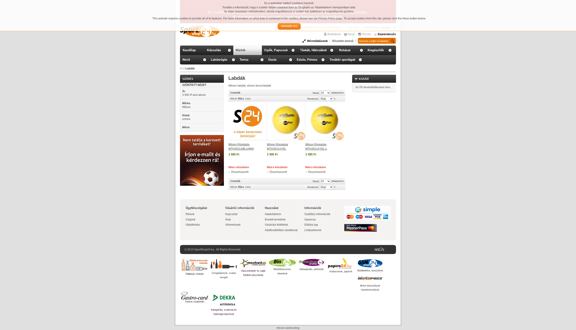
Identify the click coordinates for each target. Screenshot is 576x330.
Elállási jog (311, 224)
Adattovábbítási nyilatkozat (281, 230)
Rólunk (190, 214)
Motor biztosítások (370, 285)
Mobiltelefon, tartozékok (370, 270)
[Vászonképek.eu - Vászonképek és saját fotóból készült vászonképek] (253, 263)
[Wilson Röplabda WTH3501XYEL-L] (324, 121)
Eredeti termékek (275, 219)
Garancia (310, 219)
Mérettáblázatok (317, 41)
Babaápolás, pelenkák (312, 269)
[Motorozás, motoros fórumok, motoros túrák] (370, 278)
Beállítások (334, 34)
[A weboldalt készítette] (380, 249)
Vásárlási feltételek (276, 224)
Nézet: (233, 98)
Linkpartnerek (312, 230)
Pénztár (366, 34)
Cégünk (190, 219)
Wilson (186, 107)
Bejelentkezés (387, 34)
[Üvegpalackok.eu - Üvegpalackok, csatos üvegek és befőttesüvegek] (223, 264)
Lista (247, 98)
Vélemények (233, 224)
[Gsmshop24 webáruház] (370, 263)
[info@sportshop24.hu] (202, 136)
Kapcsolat (231, 214)
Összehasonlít (239, 172)
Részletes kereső (342, 41)
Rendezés (313, 98)
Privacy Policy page (330, 18)
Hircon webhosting (288, 328)
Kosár (351, 34)
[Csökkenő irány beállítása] (334, 98)
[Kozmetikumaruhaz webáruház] (311, 262)
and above (194, 94)
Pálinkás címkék (195, 274)
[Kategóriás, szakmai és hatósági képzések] (223, 300)
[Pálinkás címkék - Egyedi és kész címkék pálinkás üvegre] (194, 265)
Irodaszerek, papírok (340, 271)
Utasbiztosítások (370, 289)
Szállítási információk (317, 214)
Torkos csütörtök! (194, 301)
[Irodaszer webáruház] (340, 263)
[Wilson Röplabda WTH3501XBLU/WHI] (247, 121)
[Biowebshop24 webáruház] (282, 262)
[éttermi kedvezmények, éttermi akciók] (194, 296)
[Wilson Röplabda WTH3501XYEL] (286, 121)
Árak (228, 219)
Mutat (316, 93)
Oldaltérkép (193, 224)
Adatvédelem (273, 214)
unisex (186, 119)
